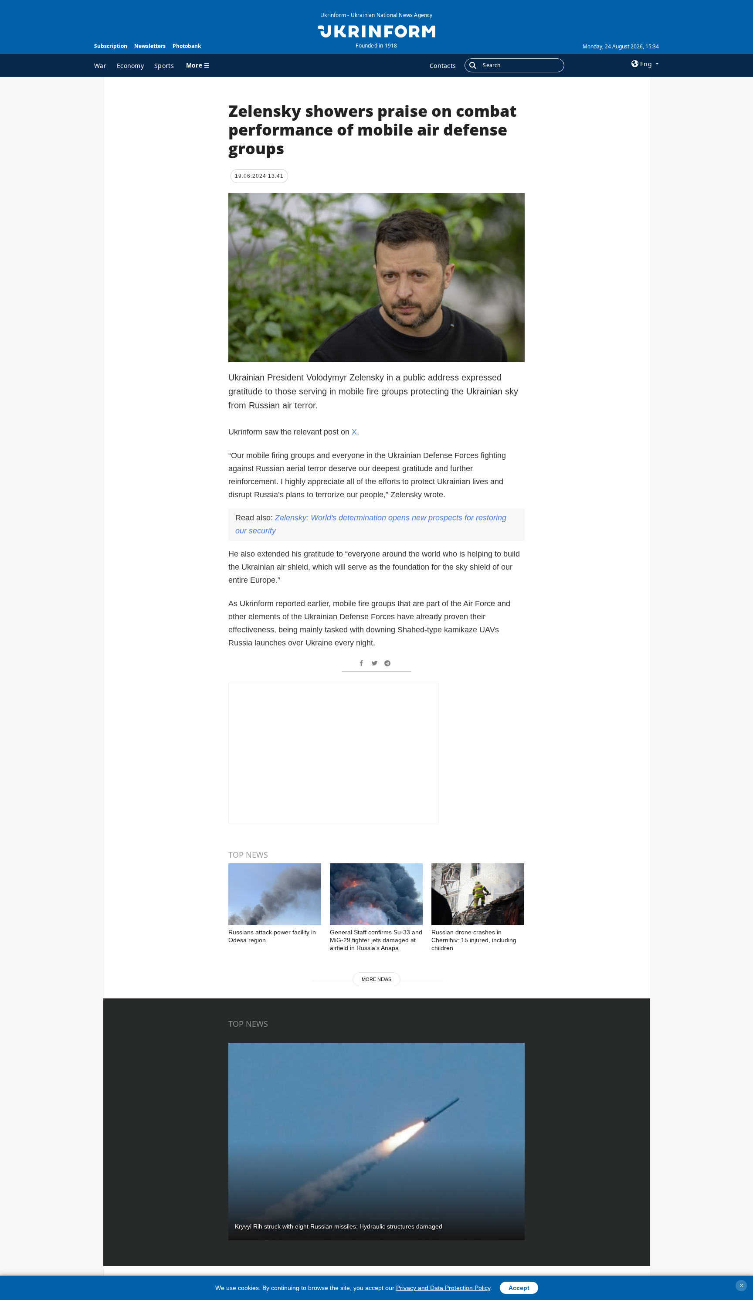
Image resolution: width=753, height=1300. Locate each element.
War (100, 65)
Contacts (443, 65)
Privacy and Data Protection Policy (443, 1287)
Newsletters (150, 46)
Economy (130, 65)
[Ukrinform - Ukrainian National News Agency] (376, 30)
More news (376, 979)
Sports (164, 65)
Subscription (110, 46)
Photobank (187, 46)
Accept (519, 1287)
